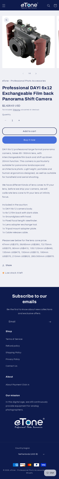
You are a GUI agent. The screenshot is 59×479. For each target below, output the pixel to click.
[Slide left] (23, 73)
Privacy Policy (13, 359)
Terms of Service (14, 339)
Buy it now (30, 140)
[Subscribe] (50, 322)
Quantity (6, 115)
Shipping (16, 110)
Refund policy (13, 346)
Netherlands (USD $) (28, 454)
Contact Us (11, 366)
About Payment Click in (17, 385)
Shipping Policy (13, 353)
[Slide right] (36, 73)
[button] (3, 5)
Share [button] (9, 265)
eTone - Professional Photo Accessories (27, 470)
